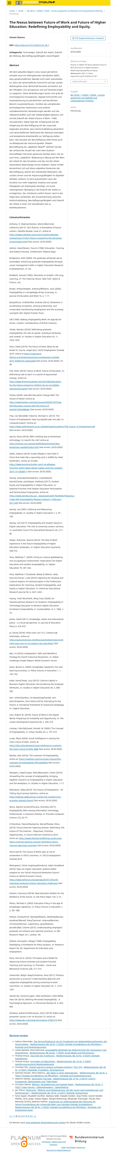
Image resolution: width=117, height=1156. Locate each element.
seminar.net (80, 1147)
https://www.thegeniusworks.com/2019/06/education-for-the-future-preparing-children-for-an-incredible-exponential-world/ (35, 385)
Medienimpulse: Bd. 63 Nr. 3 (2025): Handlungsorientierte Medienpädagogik (53, 1063)
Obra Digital (70, 1147)
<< (10, 1116)
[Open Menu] (9, 3)
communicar (46, 1142)
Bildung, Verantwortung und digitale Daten (53, 1084)
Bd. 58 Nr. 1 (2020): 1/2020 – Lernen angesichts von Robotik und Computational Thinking (65, 11)
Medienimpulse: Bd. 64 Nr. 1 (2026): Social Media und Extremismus (62, 1052)
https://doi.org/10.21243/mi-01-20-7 (31, 45)
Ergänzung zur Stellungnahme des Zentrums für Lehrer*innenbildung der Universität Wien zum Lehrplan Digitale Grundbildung (55, 1103)
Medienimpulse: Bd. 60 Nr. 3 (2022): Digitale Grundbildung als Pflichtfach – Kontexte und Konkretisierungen (61, 1074)
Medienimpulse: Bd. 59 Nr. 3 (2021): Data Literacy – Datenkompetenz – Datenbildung (59, 1086)
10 (30, 1116)
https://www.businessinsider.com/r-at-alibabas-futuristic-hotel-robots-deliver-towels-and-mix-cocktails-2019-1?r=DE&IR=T (36, 468)
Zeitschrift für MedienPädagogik (59, 1150)
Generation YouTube (42, 1078)
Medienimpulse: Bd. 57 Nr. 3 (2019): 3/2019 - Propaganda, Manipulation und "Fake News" (55, 1080)
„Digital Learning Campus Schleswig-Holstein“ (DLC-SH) (56, 1067)
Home (12, 11)
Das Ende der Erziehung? (42, 1055)
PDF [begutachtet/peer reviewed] (89, 38)
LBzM (63, 1147)
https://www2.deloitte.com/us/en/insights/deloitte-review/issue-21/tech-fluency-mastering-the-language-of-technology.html (35, 238)
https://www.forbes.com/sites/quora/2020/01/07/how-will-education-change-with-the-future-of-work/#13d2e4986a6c (35, 406)
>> (35, 1116)
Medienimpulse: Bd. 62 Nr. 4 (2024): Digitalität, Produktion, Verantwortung (60, 1068)
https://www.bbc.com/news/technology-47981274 (33, 1020)
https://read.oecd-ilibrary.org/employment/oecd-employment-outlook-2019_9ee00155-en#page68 (34, 357)
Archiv (21, 11)
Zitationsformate (79, 81)
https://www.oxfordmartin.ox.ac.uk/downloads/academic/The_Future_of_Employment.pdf (52, 426)
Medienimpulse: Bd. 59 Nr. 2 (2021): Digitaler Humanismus (59, 1093)
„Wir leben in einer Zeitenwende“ (62, 1072)
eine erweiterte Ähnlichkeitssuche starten (46, 1122)
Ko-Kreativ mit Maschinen (43, 1061)
